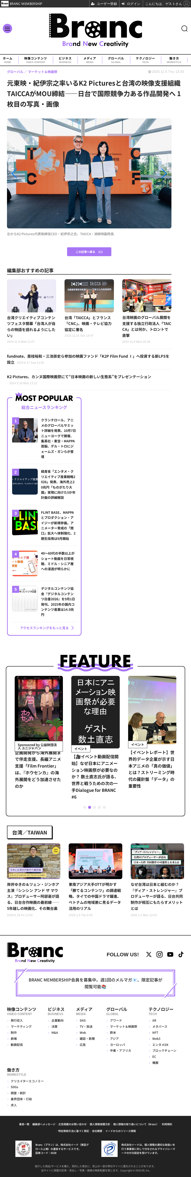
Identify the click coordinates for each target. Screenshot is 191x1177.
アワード (116, 1020)
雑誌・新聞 (87, 1038)
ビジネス (65, 59)
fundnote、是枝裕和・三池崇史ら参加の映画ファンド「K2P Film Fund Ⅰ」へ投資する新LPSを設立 (88, 359)
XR (154, 1020)
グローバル (116, 59)
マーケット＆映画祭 (123, 1026)
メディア (89, 59)
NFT (155, 1032)
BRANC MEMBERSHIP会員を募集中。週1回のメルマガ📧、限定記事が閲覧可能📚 (95, 983)
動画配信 (17, 1044)
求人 (14, 1105)
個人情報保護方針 (100, 1124)
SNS (83, 1020)
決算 (54, 1026)
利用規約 (167, 1124)
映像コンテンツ (35, 59)
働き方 (174, 59)
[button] (31, 173)
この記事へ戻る (89, 252)
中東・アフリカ (120, 1050)
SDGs (14, 1087)
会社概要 (97, 1131)
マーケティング (21, 1026)
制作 (14, 1032)
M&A (54, 1032)
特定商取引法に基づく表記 (73, 1131)
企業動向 (57, 1020)
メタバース (159, 1026)
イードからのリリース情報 (120, 1131)
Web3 (156, 1038)
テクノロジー (145, 59)
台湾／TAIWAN (29, 832)
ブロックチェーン (164, 1050)
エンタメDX (160, 1044)
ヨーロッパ (117, 1044)
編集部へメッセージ (43, 1124)
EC (154, 1056)
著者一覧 (24, 1124)
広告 (83, 1044)
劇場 (14, 1038)
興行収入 (17, 1020)
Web (83, 1032)
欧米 (113, 1032)
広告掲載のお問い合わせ (72, 1124)
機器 (155, 1062)
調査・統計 (18, 1093)
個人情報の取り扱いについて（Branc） (136, 1124)
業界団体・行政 (21, 1099)
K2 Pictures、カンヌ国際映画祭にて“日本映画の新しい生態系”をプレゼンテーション (79, 379)
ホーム (8, 59)
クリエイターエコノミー (27, 1081)
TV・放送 (86, 1026)
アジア (114, 1038)
